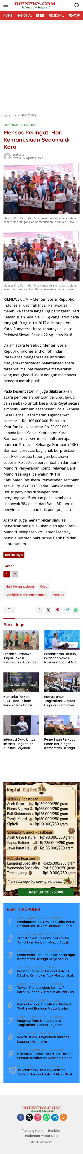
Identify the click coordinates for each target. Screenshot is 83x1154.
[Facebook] (20, 1118)
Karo (43, 586)
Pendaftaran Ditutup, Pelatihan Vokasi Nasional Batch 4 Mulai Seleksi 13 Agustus (61, 658)
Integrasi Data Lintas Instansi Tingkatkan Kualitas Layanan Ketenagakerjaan (19, 743)
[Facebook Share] (39, 610)
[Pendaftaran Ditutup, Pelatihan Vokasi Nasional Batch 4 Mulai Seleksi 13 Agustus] (62, 640)
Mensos (58, 595)
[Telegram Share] (66, 610)
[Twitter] (29, 1118)
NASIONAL (11, 125)
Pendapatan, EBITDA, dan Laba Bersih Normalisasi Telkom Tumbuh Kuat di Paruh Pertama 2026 (46, 924)
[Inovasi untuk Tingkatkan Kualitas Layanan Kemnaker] (62, 682)
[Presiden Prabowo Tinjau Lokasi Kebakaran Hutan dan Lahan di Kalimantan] (21, 640)
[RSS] (63, 1118)
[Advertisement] (41, 64)
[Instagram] (38, 1118)
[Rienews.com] (34, 5)
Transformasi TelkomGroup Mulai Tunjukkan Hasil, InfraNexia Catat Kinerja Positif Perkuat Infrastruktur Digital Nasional (44, 940)
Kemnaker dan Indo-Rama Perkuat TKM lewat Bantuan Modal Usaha (44, 1006)
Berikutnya (14, 555)
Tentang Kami (32, 1131)
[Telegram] (55, 1117)
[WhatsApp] (46, 1118)
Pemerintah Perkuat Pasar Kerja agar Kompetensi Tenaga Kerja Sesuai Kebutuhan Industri (59, 743)
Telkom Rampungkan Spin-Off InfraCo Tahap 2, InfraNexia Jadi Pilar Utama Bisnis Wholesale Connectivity (46, 990)
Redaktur (18, 155)
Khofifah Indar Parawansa (26, 595)
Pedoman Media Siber (42, 1136)
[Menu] (6, 5)
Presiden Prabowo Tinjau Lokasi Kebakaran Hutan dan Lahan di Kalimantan (20, 658)
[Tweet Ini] (48, 610)
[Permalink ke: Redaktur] (7, 156)
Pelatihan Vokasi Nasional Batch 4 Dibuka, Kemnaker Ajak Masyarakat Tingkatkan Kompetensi (45, 973)
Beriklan (54, 1131)
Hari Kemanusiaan (20, 586)
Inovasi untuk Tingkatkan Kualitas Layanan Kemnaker (59, 701)
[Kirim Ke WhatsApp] (76, 610)
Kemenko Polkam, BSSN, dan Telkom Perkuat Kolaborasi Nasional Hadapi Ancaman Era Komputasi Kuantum (19, 701)
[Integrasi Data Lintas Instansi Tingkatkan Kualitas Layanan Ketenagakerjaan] (21, 725)
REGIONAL (28, 125)
